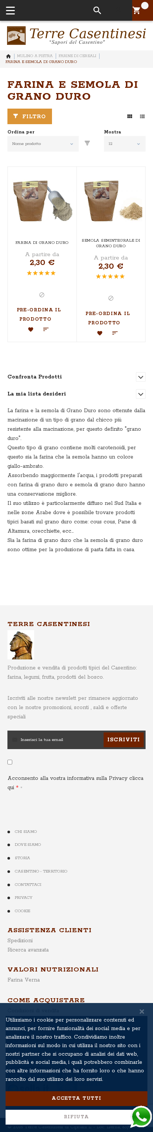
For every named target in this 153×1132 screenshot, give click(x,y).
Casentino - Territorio (41, 871)
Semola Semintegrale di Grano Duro (111, 243)
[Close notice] (141, 1011)
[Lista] (142, 116)
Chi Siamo (26, 831)
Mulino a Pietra (35, 56)
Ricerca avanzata (28, 950)
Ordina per (21, 132)
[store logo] (76, 35)
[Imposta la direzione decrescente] (87, 143)
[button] (31, 329)
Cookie (22, 911)
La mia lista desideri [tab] (36, 394)
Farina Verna (23, 980)
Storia (22, 858)
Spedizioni (20, 940)
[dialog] (76, 1067)
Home (9, 56)
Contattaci (28, 884)
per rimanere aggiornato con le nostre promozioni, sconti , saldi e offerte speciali (72, 707)
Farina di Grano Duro (42, 242)
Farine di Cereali (78, 56)
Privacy (24, 897)
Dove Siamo (28, 844)
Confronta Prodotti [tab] (34, 377)
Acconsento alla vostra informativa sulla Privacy (75, 783)
